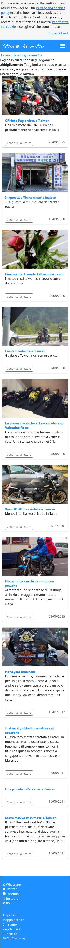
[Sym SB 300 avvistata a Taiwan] (35, 484)
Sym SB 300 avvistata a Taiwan (30, 509)
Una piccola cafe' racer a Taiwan (30, 789)
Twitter (11, 889)
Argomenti (10, 915)
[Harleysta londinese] (35, 646)
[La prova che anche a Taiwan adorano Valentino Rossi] (35, 398)
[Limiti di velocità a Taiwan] (35, 326)
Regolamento (12, 929)
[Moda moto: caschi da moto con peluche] (35, 556)
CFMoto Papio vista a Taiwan (27, 120)
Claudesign (19, 938)
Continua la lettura (19, 143)
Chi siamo (10, 924)
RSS (8, 903)
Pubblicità (10, 934)
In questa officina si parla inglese (30, 197)
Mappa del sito (13, 920)
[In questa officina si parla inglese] (35, 172)
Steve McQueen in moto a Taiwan (30, 818)
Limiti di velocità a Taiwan (25, 351)
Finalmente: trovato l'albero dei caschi (34, 274)
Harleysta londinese (20, 672)
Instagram (13, 898)
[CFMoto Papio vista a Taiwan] (35, 95)
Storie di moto (23, 46)
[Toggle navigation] (63, 46)
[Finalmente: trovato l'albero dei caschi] (35, 249)
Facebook (13, 894)
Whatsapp (13, 884)
